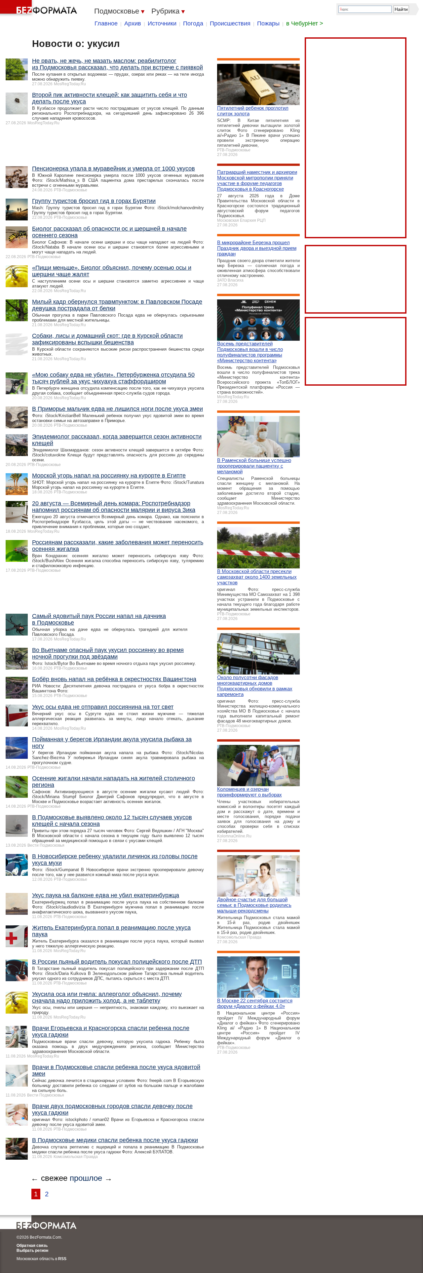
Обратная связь (32, 1245)
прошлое (86, 1178)
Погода (193, 23)
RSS (62, 1258)
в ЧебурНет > (304, 23)
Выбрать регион (32, 1250)
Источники (162, 23)
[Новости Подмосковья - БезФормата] (39, 8)
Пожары (268, 23)
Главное (106, 23)
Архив (132, 23)
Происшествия (230, 23)
